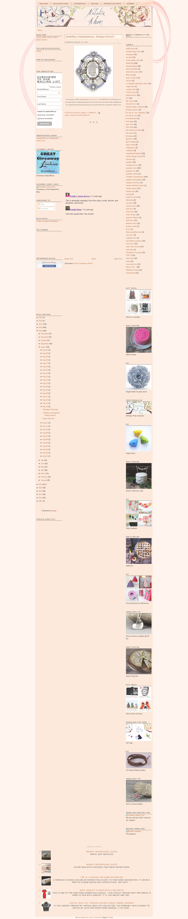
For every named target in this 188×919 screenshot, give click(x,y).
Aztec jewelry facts (133, 60)
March (43, 473)
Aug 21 (45, 383)
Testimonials (80, 4)
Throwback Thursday (50, 409)
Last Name (41, 104)
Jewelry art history (133, 183)
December (44, 334)
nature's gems (131, 206)
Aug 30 (45, 353)
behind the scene (132, 72)
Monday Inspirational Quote (101, 852)
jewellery (129, 162)
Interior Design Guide (134, 156)
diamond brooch (93, 99)
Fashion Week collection (135, 107)
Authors (130, 4)
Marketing (129, 200)
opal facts (129, 209)
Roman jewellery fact (133, 232)
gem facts (129, 124)
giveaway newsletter (46, 115)
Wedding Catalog (132, 270)
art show (129, 57)
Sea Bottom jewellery (134, 241)
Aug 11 (45, 426)
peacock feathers (132, 218)
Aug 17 (45, 397)
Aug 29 (45, 357)
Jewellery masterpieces (80, 115)
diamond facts (131, 95)
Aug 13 (45, 407)
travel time (130, 258)
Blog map (129, 75)
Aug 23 (45, 377)
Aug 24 (45, 373)
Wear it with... (131, 267)
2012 (40, 491)
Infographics (130, 148)
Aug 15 (45, 400)
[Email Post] (99, 112)
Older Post (118, 259)
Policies (94, 4)
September (45, 344)
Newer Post (69, 259)
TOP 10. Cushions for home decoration (102, 877)
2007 (40, 501)
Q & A (128, 229)
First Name (41, 97)
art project (129, 54)
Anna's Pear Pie (48, 419)
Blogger (53, 511)
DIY (127, 98)
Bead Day (129, 63)
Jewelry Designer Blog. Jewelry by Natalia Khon (89, 917)
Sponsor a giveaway (112, 4)
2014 (40, 484)
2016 (40, 327)
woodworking (130, 273)
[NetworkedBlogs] (49, 262)
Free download (131, 118)
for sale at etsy (131, 116)
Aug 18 (45, 393)
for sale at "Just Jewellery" (136, 113)
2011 (40, 494)
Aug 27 (45, 363)
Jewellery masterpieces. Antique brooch (89, 36)
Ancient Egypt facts (133, 51)
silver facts (130, 244)
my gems (129, 203)
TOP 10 (129, 255)
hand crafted (130, 145)
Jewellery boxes (132, 165)
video (128, 261)
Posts (42, 204)
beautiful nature (131, 66)
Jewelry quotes (131, 188)
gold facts (129, 139)
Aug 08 (45, 433)
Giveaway (129, 136)
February (44, 477)
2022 (40, 321)
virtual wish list (131, 264)
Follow (38, 51)
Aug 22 (45, 380)
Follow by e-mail (61, 4)
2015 (40, 331)
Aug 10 (45, 429)
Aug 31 (45, 350)
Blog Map (44, 4)
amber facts (130, 49)
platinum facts (131, 223)
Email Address (48, 89)
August (43, 347)
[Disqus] (93, 158)
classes (129, 81)
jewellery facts (131, 168)
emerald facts (131, 104)
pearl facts (130, 220)
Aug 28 (45, 360)
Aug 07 (45, 436)
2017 (40, 324)
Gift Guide (130, 127)
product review (131, 226)
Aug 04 (45, 446)
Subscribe (129, 250)
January (44, 480)
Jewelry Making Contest (135, 185)
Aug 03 (45, 449)
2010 (40, 498)
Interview (129, 159)
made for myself (132, 197)
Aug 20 (45, 387)
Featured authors (132, 110)
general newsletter (45, 118)
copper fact (130, 86)
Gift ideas (129, 133)
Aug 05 (45, 443)
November (44, 337)
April (42, 470)
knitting (128, 194)
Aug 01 (45, 456)
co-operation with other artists (137, 83)
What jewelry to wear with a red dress (102, 890)
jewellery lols (130, 171)
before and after (132, 69)
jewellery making (132, 174)
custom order (131, 89)
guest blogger (131, 142)
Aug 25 (45, 370)
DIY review (130, 101)
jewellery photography (134, 180)
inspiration (130, 150)
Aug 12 (45, 423)
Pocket (110, 917)
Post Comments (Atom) (83, 263)
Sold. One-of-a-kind (133, 247)
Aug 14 (45, 403)
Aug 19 (45, 390)
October (44, 340)
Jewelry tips (130, 191)
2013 (40, 488)
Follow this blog (49, 266)
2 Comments (91, 112)
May (42, 467)
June (42, 463)
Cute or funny (131, 92)
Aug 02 (45, 453)
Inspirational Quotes (133, 153)
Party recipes (131, 215)
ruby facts (129, 235)
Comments (44, 209)
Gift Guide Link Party (134, 130)
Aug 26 (45, 367)
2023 (40, 317)
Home (40, 30)
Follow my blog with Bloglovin (47, 221)
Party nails (130, 212)
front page (129, 121)
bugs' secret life (132, 78)
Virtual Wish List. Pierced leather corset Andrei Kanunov (102, 903)
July (42, 460)
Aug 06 (45, 439)
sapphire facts (131, 238)
